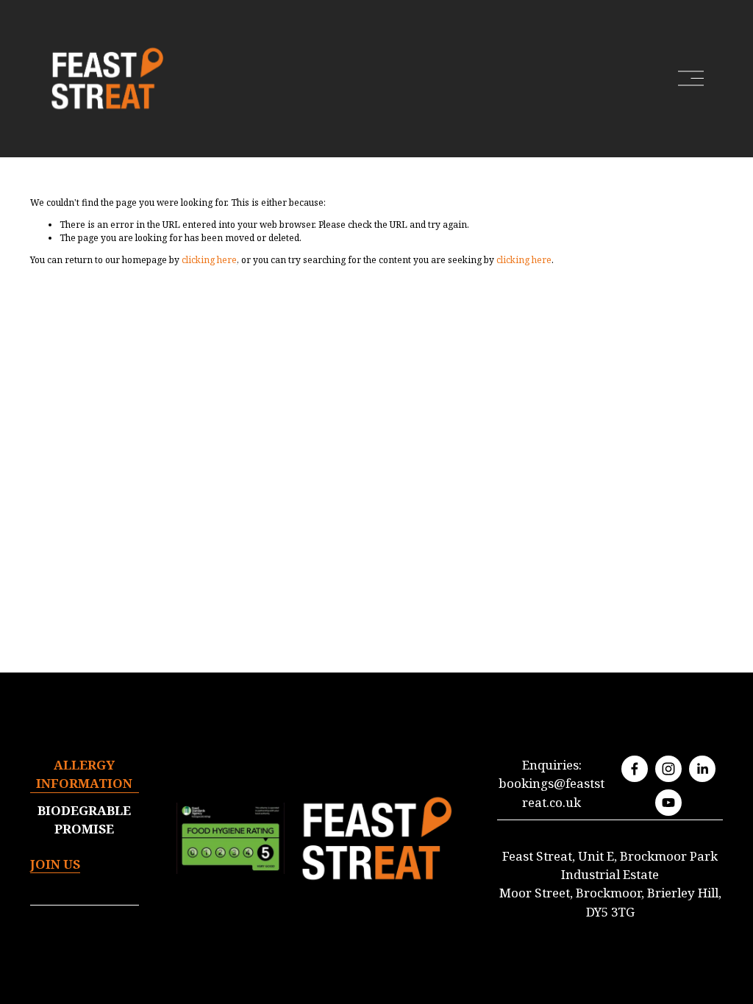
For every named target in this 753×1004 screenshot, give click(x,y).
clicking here (209, 260)
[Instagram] (668, 769)
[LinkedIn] (702, 769)
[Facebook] (634, 769)
